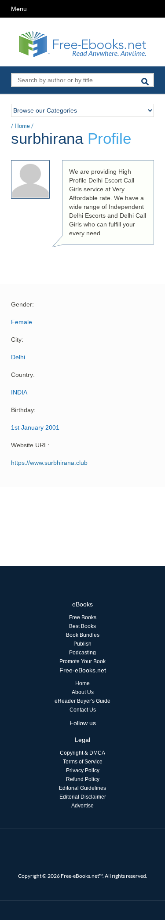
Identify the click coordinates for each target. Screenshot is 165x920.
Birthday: (23, 409)
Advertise (82, 806)
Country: (23, 374)
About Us (83, 692)
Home (22, 125)
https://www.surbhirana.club (49, 462)
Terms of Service (83, 762)
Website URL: (30, 445)
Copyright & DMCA (82, 753)
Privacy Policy (82, 770)
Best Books (82, 626)
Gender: (22, 304)
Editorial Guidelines (82, 788)
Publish (82, 644)
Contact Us (83, 710)
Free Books (82, 617)
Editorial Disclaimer (82, 797)
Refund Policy (82, 779)
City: (17, 339)
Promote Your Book (82, 661)
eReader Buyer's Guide (82, 701)
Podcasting (82, 653)
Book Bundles (82, 635)
